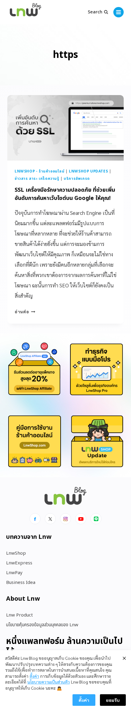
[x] (50, 518)
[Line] (95, 518)
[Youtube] (80, 518)
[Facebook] (35, 518)
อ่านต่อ (25, 311)
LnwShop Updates (88, 171)
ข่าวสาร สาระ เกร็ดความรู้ (37, 178)
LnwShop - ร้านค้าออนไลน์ (40, 171)
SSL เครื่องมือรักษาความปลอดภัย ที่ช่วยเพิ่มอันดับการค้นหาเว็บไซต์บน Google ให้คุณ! (65, 194)
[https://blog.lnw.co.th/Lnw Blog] (25, 12)
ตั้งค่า (34, 676)
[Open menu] (118, 12)
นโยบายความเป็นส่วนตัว (48, 681)
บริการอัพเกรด (77, 178)
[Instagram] (65, 518)
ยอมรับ (113, 700)
